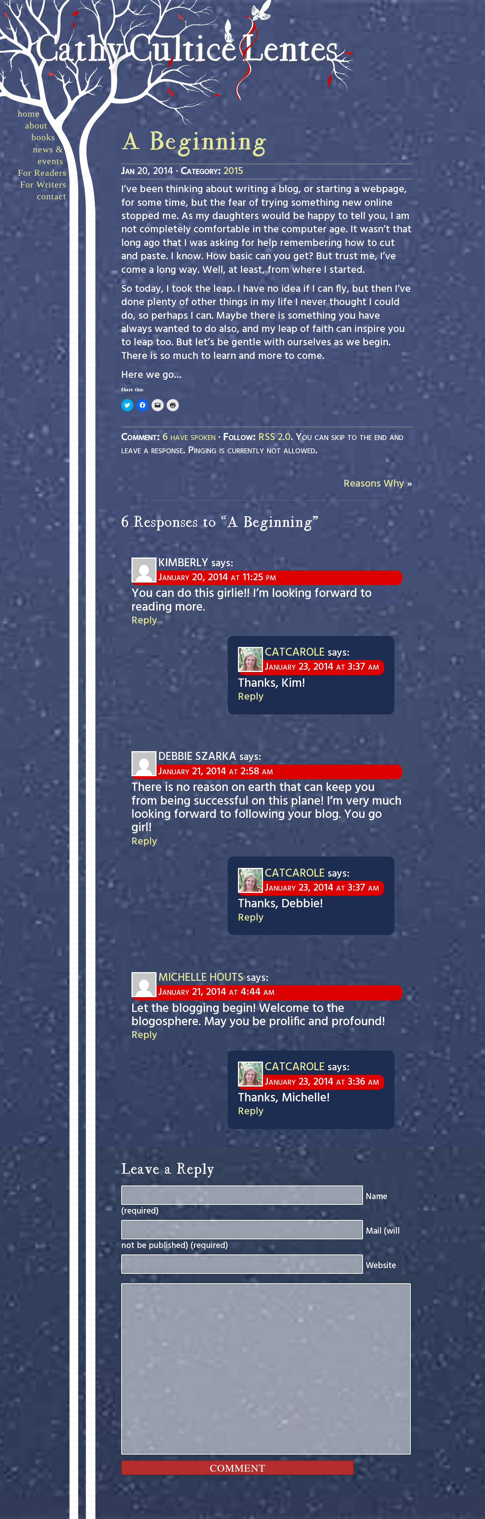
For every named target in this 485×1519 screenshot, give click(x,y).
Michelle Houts (201, 978)
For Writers (43, 184)
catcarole (295, 653)
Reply (144, 620)
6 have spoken (189, 437)
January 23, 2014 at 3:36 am (322, 1082)
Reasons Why (374, 484)
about (36, 125)
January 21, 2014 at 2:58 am (215, 771)
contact (51, 196)
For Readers (42, 173)
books (43, 137)
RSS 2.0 (274, 437)
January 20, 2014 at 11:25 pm (217, 577)
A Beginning (194, 143)
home (29, 114)
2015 (233, 171)
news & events (48, 155)
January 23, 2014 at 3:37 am (322, 667)
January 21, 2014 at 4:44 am (216, 992)
